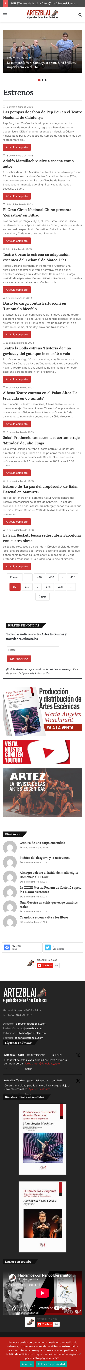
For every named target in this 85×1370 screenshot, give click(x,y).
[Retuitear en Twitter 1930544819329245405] (13, 1069)
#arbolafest (31, 1063)
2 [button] (42, 80)
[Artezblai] (42, 14)
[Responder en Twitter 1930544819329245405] (6, 1069)
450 (51, 577)
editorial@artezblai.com (28, 1037)
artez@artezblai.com (29, 1028)
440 (39, 577)
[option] (42, 51)
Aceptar (27, 1364)
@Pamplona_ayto (49, 1063)
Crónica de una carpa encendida (42, 843)
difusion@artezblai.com (31, 1033)
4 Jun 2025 (56, 1080)
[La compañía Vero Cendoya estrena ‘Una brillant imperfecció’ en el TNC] (42, 51)
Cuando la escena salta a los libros (44, 917)
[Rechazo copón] (80, 1354)
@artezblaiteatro (36, 1054)
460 (48, 587)
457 (27, 587)
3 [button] (45, 80)
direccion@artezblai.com (31, 1023)
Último (42, 596)
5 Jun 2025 (56, 1054)
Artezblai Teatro (14, 1054)
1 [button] (39, 80)
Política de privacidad (51, 1364)
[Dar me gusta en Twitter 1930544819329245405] (20, 1069)
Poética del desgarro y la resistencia (45, 858)
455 (72, 577)
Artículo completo (17, 147)
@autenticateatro (39, 1089)
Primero (15, 577)
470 (60, 587)
